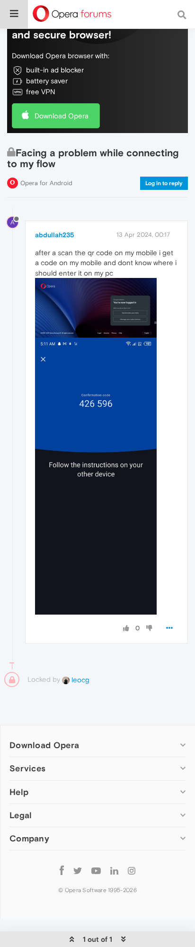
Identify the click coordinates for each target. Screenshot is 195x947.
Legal (20, 815)
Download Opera (62, 116)
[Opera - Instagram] (131, 870)
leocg (79, 680)
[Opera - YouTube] (96, 870)
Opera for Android (46, 183)
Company (29, 838)
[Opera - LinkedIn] (114, 870)
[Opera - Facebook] (62, 870)
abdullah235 (54, 235)
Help (18, 792)
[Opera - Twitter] (78, 870)
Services (27, 768)
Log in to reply (164, 183)
